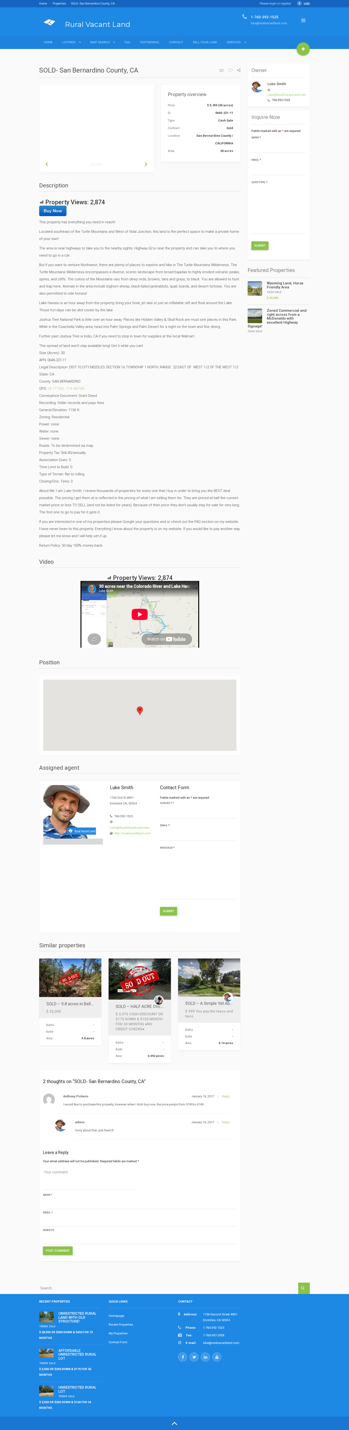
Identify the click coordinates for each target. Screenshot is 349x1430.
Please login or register (275, 3)
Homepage (116, 1316)
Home (43, 3)
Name (47, 1195)
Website (48, 1230)
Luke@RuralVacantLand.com (130, 827)
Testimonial (150, 42)
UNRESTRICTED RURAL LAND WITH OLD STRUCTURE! (77, 1317)
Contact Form (118, 1342)
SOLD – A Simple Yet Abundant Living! (220, 1003)
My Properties (118, 1333)
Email (165, 825)
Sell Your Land (205, 42)
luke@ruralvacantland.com (221, 1343)
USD (304, 3)
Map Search (100, 42)
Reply (226, 1096)
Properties (59, 3)
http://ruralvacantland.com (132, 833)
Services (234, 42)
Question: (259, 182)
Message (167, 847)
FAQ (127, 42)
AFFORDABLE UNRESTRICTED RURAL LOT (77, 1354)
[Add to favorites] (228, 70)
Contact (176, 42)
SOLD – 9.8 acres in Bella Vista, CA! (79, 1003)
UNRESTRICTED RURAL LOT (77, 1389)
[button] (140, 710)
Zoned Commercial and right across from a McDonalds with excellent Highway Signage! (277, 318)
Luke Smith (277, 84)
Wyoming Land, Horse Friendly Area (285, 285)
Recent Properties (121, 1324)
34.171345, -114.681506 (66, 388)
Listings (68, 42)
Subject (167, 803)
